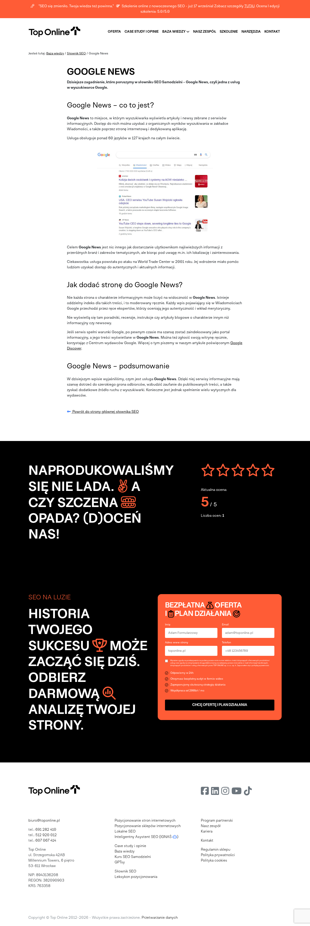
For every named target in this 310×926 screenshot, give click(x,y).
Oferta (114, 31)
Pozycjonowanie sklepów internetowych (148, 826)
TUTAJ (249, 6)
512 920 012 (46, 835)
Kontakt (272, 31)
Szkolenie (229, 31)
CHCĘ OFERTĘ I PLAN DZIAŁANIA (219, 705)
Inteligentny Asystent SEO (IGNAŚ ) (146, 837)
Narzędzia (251, 31)
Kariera (206, 831)
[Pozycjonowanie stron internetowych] (54, 31)
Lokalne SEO (125, 831)
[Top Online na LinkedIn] (215, 792)
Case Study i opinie (142, 31)
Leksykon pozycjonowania (136, 877)
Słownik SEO (76, 53)
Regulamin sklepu (215, 849)
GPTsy (120, 862)
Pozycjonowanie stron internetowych (145, 820)
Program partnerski (217, 820)
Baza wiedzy (174, 31)
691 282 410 (45, 829)
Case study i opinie (130, 846)
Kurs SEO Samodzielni (133, 857)
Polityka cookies (214, 860)
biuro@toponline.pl (44, 820)
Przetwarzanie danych (160, 917)
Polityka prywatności (218, 855)
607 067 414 (45, 840)
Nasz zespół (204, 31)
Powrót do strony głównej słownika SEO (105, 412)
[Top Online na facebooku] (205, 792)
